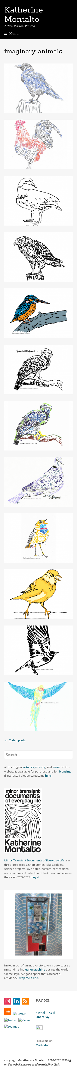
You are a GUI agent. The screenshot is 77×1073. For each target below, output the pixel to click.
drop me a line (28, 978)
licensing (64, 771)
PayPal (40, 1012)
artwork (28, 767)
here (48, 775)
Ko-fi (52, 1012)
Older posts (15, 740)
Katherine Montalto (23, 15)
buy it (35, 877)
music (56, 767)
